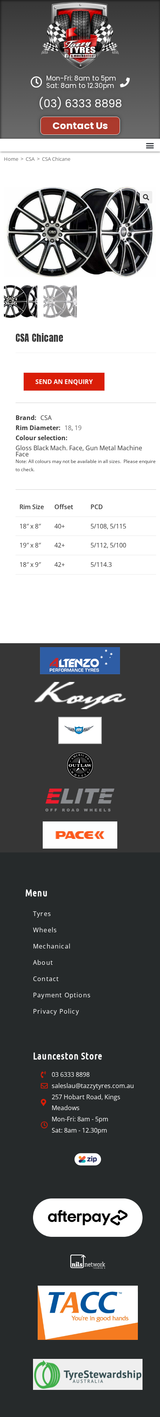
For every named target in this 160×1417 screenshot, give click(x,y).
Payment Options (62, 995)
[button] (149, 145)
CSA (30, 158)
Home (11, 158)
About (43, 962)
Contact (46, 979)
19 (78, 428)
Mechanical (52, 946)
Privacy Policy (56, 1011)
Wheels (45, 930)
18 (67, 428)
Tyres (42, 913)
